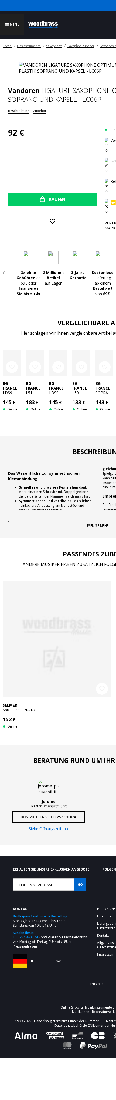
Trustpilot (97, 1046)
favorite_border (12, 360)
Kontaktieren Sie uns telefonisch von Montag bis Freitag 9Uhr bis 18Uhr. (50, 1002)
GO (80, 947)
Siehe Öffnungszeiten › (48, 891)
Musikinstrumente (98, 1070)
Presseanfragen (25, 1009)
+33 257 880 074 (25, 999)
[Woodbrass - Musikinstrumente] (44, 21)
